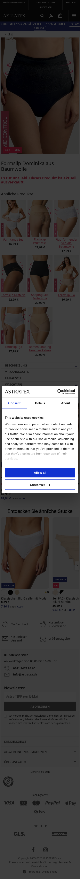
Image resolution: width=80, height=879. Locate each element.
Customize (37, 484)
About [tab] (65, 403)
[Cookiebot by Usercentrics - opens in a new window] (57, 391)
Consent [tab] (14, 403)
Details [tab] (40, 403)
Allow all (40, 472)
